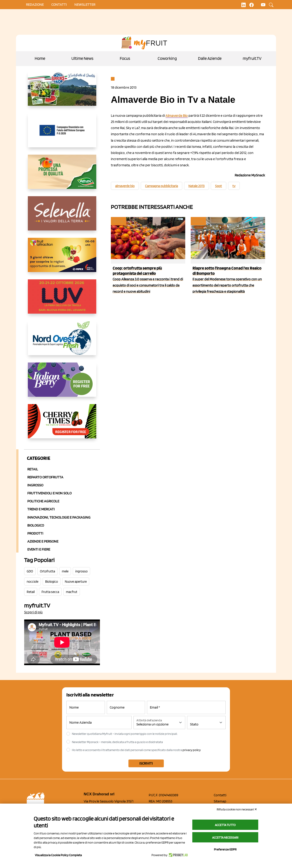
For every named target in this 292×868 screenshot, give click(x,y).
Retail (32, 469)
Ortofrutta (47, 571)
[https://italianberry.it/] (62, 383)
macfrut (71, 592)
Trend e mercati (41, 509)
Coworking (167, 58)
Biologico (35, 525)
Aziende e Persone (42, 541)
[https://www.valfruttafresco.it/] (62, 175)
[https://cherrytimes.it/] (62, 425)
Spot (218, 186)
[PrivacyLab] (177, 855)
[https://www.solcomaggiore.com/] (62, 134)
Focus (125, 58)
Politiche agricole (43, 501)
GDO (30, 571)
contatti (59, 4)
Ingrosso (35, 485)
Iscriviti (146, 763)
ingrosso (81, 571)
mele (65, 571)
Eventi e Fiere (38, 549)
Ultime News (82, 58)
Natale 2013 (196, 186)
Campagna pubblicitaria (161, 186)
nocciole (32, 582)
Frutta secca (50, 592)
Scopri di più (33, 612)
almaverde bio (125, 186)
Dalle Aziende (210, 58)
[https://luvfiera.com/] (62, 300)
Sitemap (220, 801)
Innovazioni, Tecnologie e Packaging (59, 517)
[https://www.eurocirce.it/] (62, 92)
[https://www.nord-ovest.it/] (62, 342)
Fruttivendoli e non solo (49, 493)
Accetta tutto (225, 825)
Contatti (220, 795)
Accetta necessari (225, 837)
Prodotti (35, 533)
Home (40, 58)
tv (233, 186)
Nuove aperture (76, 582)
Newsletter (84, 4)
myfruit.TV (252, 58)
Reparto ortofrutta (45, 477)
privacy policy (191, 750)
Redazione (35, 4)
